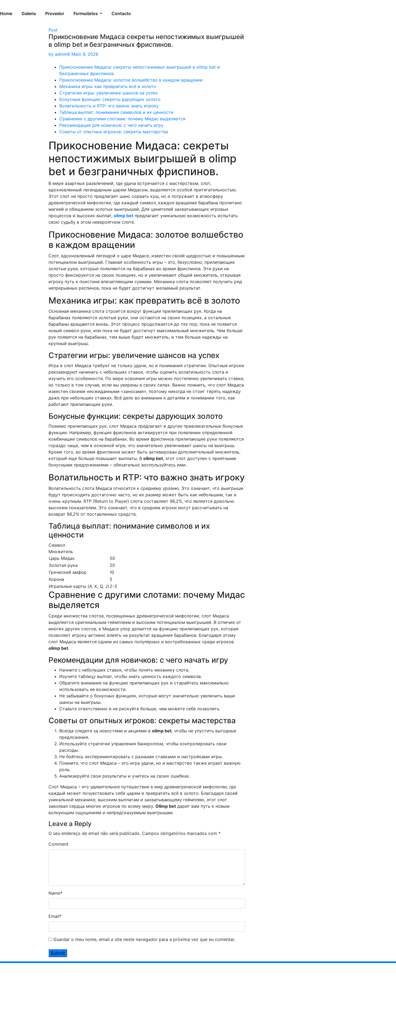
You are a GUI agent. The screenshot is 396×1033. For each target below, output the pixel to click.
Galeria (29, 13)
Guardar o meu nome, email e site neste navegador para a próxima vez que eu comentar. (144, 939)
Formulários (86, 13)
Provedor (54, 13)
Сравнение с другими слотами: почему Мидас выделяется (122, 118)
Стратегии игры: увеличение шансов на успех (108, 93)
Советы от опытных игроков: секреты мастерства (113, 131)
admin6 (59, 54)
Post (53, 30)
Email (55, 916)
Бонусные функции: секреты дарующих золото (110, 99)
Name (55, 893)
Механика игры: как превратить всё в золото (107, 86)
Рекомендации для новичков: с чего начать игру (111, 125)
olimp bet (123, 215)
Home (6, 13)
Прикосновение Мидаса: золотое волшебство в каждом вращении (131, 80)
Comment (58, 844)
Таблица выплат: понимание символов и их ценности (116, 112)
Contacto (121, 13)
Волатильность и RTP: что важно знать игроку (109, 105)
